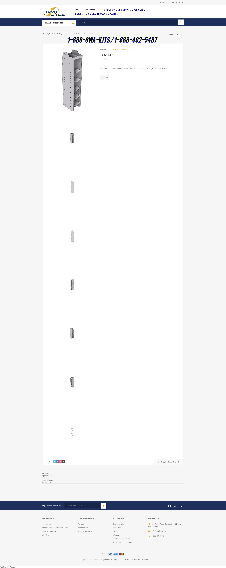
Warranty (81, 524)
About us (45, 535)
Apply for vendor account (122, 542)
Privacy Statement (49, 531)
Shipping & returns (85, 531)
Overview (45, 473)
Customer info (118, 524)
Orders (115, 531)
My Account (164, 2)
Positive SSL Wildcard (8, 567)
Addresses (117, 528)
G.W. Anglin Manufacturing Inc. (122, 49)
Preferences (179, 2)
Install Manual (47, 480)
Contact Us (46, 482)
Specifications (47, 475)
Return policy (83, 528)
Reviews (45, 478)
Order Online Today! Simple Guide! (55, 528)
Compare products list (121, 538)
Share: (49, 461)
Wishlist (116, 535)
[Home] (43, 34)
